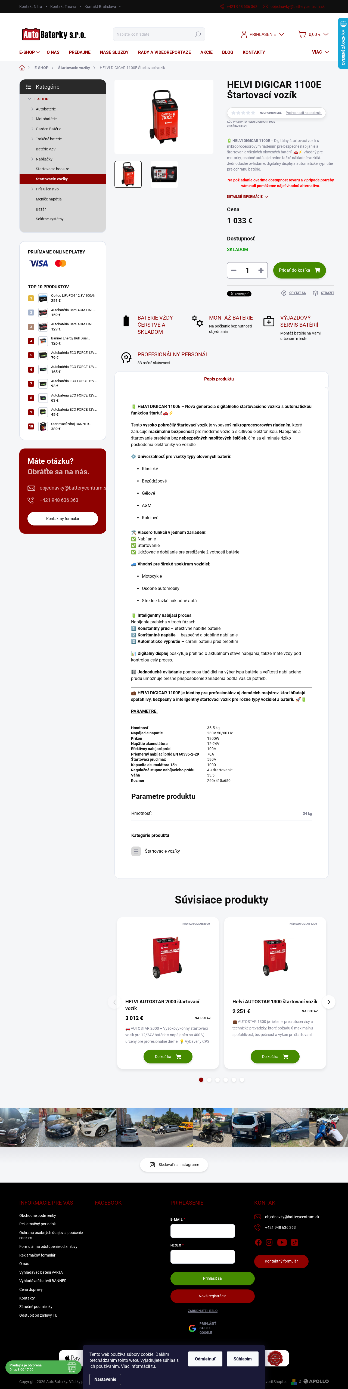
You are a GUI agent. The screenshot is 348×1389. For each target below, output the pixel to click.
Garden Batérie (48, 129)
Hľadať (198, 34)
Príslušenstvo (47, 189)
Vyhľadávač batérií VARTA (41, 1272)
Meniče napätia (49, 199)
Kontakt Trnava (63, 6)
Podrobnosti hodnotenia (304, 113)
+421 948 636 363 (59, 500)
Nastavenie (105, 1379)
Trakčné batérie (49, 139)
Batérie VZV (46, 149)
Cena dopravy (31, 1289)
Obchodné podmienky (37, 1215)
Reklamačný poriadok (37, 1224)
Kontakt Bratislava (100, 6)
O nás (24, 1263)
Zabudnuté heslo (202, 1311)
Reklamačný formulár (37, 1255)
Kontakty (27, 1298)
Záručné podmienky (35, 1306)
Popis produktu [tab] (219, 379)
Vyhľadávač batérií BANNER (43, 1281)
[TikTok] (294, 1241)
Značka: (237, 126)
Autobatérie (46, 109)
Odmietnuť (205, 1359)
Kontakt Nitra (30, 6)
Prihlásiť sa (212, 1278)
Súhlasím (243, 1359)
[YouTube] (282, 1241)
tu (153, 1366)
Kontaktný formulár (62, 518)
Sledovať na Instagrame (179, 1164)
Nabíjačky (44, 159)
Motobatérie (46, 119)
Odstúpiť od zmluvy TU (38, 1315)
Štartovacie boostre (52, 169)
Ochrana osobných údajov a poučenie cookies (51, 1235)
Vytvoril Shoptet (273, 1381)
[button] (201, 1079)
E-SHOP (41, 99)
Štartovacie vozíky (52, 179)
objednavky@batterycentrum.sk (74, 488)
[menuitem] (30, 52)
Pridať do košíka (294, 270)
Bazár (41, 209)
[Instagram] (269, 1241)
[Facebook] (258, 1241)
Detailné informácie (245, 197)
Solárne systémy (50, 219)
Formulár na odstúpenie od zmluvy (48, 1246)
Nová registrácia (212, 1296)
